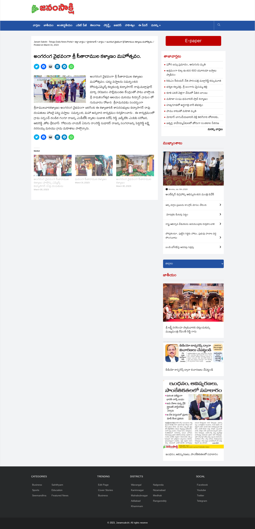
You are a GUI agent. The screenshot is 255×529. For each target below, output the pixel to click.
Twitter (200, 495)
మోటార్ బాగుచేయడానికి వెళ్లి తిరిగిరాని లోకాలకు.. (193, 117)
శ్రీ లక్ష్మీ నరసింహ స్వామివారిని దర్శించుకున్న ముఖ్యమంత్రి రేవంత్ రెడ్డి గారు (188, 330)
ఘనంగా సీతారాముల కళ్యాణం (91, 179)
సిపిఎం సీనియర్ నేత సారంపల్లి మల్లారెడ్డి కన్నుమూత (194, 81)
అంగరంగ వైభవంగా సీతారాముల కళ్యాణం (133, 181)
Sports (35, 490)
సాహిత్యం (130, 25)
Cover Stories (105, 490)
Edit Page (103, 484)
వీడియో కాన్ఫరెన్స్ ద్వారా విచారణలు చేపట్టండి (189, 370)
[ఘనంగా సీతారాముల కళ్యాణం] (94, 165)
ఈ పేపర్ (143, 25)
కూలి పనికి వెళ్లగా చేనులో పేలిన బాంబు (187, 93)
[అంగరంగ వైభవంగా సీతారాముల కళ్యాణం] (135, 165)
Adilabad (136, 500)
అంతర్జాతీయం (65, 25)
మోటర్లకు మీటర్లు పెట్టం (177, 215)
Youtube (201, 490)
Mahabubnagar (139, 495)
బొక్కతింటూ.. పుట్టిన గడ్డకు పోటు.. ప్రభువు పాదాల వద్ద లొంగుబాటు (191, 236)
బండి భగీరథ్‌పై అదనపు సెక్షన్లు (180, 248)
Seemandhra (39, 495)
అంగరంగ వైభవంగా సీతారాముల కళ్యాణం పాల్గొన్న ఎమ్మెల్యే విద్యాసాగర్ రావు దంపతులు (51, 183)
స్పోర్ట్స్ (107, 25)
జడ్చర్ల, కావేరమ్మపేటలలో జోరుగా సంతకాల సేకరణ (193, 123)
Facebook (202, 484)
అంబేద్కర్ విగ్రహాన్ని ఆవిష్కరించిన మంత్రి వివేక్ (190, 194)
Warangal (136, 484)
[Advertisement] (160, 9)
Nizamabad (159, 490)
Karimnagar (137, 490)
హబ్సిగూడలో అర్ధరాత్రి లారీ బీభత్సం (185, 105)
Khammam (137, 506)
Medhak (157, 495)
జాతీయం (49, 25)
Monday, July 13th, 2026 (178, 189)
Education (57, 490)
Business (37, 484)
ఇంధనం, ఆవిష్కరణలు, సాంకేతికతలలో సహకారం (192, 454)
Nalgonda (158, 484)
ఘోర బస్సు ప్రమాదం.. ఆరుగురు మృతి (186, 65)
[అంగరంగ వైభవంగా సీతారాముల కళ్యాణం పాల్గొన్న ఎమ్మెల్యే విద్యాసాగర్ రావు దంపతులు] (53, 165)
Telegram (202, 500)
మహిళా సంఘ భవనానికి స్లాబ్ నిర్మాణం (187, 99)
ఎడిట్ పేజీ (81, 25)
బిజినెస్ (118, 25)
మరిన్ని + (156, 25)
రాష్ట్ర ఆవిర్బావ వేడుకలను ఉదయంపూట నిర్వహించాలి (190, 224)
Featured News (60, 495)
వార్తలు (36, 25)
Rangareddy (160, 500)
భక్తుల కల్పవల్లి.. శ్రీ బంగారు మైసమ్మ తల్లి (187, 87)
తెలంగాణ (95, 25)
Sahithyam (57, 484)
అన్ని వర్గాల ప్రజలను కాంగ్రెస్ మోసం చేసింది (186, 205)
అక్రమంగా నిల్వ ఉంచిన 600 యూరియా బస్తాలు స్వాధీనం (191, 73)
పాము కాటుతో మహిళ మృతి (181, 111)
